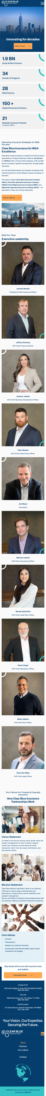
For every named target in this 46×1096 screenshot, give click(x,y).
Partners (23, 1046)
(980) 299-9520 (23, 990)
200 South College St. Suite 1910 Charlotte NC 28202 (23, 988)
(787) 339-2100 (23, 1009)
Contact (23, 1057)
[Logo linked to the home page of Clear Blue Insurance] (10, 3)
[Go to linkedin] (42, 1034)
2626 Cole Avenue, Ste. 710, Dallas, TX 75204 (23, 998)
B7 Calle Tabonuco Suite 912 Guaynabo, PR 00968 (23, 1008)
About (23, 1043)
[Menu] (42, 3)
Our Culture (23, 1050)
